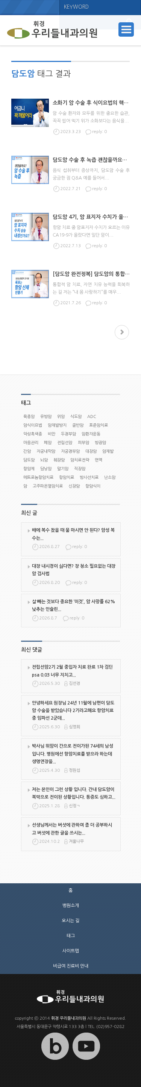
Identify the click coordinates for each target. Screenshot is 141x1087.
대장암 (91, 451)
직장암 (79, 469)
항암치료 (66, 477)
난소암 (109, 477)
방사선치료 (89, 477)
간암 (27, 451)
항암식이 (92, 486)
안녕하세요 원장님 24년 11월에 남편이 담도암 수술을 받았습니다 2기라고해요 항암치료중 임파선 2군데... (73, 711)
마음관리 (30, 443)
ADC (91, 417)
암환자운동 (91, 434)
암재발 (108, 451)
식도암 (76, 417)
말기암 (62, 469)
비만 (51, 434)
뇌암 (44, 460)
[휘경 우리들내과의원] (52, 30)
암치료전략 (79, 460)
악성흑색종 (32, 434)
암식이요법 (32, 425)
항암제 (29, 469)
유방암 (46, 417)
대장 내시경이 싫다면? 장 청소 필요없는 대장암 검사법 (73, 570)
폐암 (48, 443)
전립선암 (64, 443)
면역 (98, 460)
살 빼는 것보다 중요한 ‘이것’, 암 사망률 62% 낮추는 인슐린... (73, 605)
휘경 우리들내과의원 (68, 1018)
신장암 (74, 486)
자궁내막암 (45, 451)
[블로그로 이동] (55, 1060)
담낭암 (46, 469)
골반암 (77, 425)
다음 (122, 332)
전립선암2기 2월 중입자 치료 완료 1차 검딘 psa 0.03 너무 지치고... (72, 671)
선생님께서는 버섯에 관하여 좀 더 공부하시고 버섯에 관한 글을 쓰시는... (72, 829)
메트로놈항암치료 (38, 477)
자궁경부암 (70, 451)
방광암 (100, 443)
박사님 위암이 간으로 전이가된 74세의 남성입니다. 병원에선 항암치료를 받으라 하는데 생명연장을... (72, 754)
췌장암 (59, 460)
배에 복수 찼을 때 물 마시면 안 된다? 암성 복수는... (73, 534)
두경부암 (68, 434)
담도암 (29, 460)
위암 (61, 417)
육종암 (29, 417)
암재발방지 (57, 425)
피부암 (83, 443)
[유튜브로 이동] (86, 1060)
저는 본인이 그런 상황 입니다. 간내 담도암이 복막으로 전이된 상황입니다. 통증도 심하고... (73, 793)
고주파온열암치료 (48, 486)
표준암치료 (98, 425)
